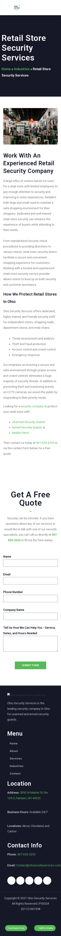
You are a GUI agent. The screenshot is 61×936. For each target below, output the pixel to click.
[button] (44, 7)
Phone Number (13, 592)
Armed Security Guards (27, 427)
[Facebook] (11, 880)
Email (7, 574)
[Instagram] (20, 880)
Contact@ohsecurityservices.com (38, 865)
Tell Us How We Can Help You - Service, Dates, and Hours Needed (29, 630)
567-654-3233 (45, 442)
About (14, 751)
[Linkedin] (47, 880)
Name (7, 556)
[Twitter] (29, 880)
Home (6, 69)
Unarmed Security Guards (28, 422)
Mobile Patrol (20, 432)
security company (32, 406)
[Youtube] (38, 880)
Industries (22, 69)
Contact (15, 773)
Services (16, 758)
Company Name (13, 610)
